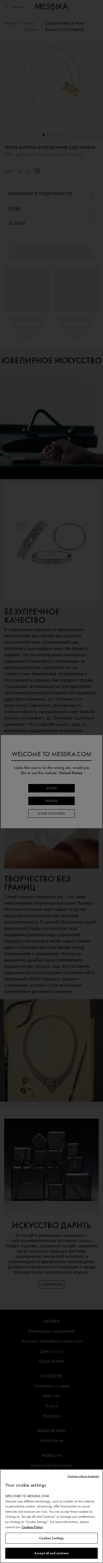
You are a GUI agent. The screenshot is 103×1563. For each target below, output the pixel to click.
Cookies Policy (32, 1527)
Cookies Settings (51, 1538)
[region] (51, 1516)
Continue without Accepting (83, 1476)
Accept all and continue (51, 1553)
